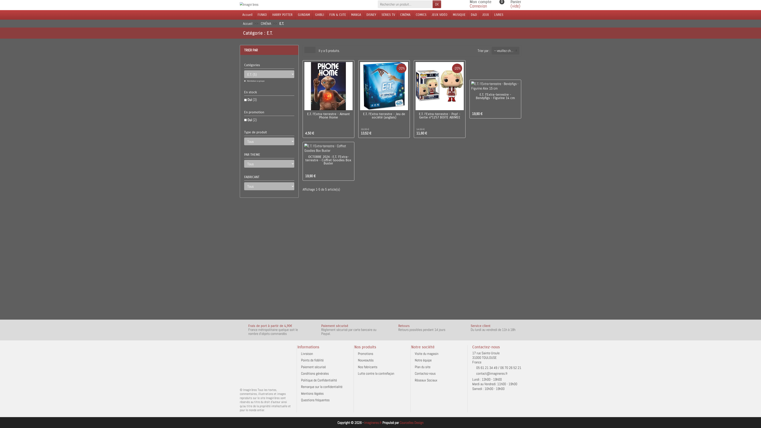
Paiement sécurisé (313, 367)
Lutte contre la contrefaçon (376, 373)
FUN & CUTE (337, 15)
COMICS (421, 15)
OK (437, 4)
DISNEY (371, 15)
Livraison (307, 353)
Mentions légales (312, 393)
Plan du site (422, 367)
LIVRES (498, 15)
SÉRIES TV (388, 15)
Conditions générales (315, 373)
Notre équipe (423, 360)
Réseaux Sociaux (426, 380)
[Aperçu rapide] (350, 132)
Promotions (365, 353)
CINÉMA (405, 15)
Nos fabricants (367, 367)
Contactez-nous (425, 373)
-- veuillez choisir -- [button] (506, 50)
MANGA (356, 15)
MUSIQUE (459, 15)
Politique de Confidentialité (319, 380)
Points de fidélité (312, 360)
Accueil (247, 15)
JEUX (485, 15)
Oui (252, 99)
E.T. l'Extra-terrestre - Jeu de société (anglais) (384, 115)
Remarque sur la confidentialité (321, 386)
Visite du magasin (426, 353)
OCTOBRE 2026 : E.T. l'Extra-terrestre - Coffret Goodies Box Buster (328, 160)
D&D (474, 15)
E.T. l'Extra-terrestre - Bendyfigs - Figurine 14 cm (495, 96)
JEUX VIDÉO (439, 15)
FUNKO (262, 15)
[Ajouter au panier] (344, 132)
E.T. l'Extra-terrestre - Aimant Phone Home (328, 115)
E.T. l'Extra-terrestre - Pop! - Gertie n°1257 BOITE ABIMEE (439, 115)
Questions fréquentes (315, 400)
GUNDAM (304, 15)
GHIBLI (319, 15)
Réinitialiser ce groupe (256, 81)
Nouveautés (366, 360)
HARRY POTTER (282, 15)
